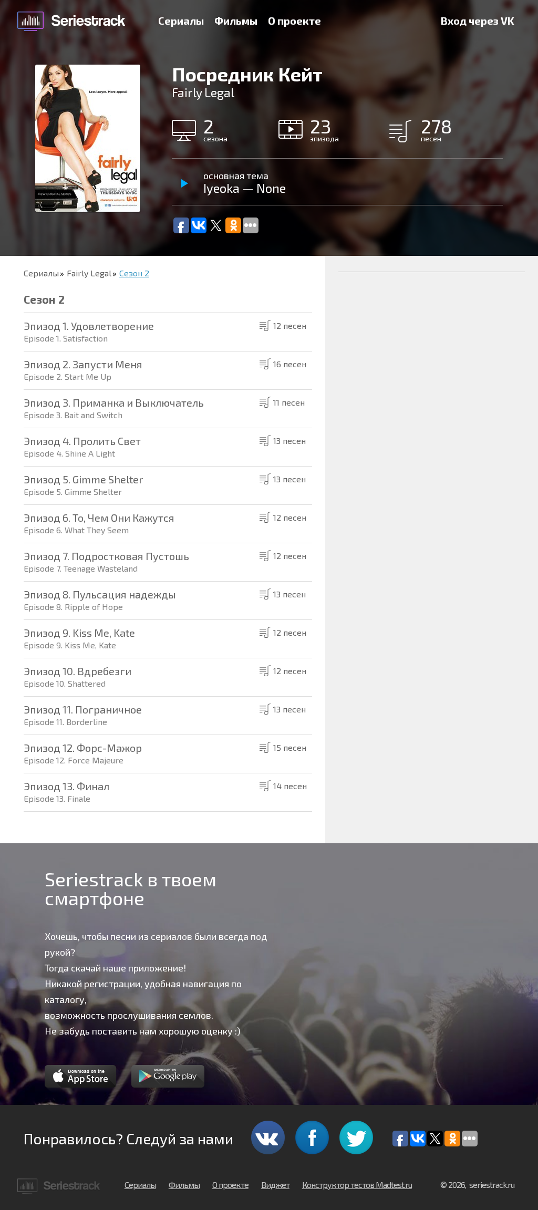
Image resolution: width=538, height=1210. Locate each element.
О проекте (294, 20)
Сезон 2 (134, 273)
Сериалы (181, 20)
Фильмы (235, 20)
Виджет (275, 1185)
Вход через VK (477, 20)
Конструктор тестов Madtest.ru (357, 1185)
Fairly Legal (89, 273)
